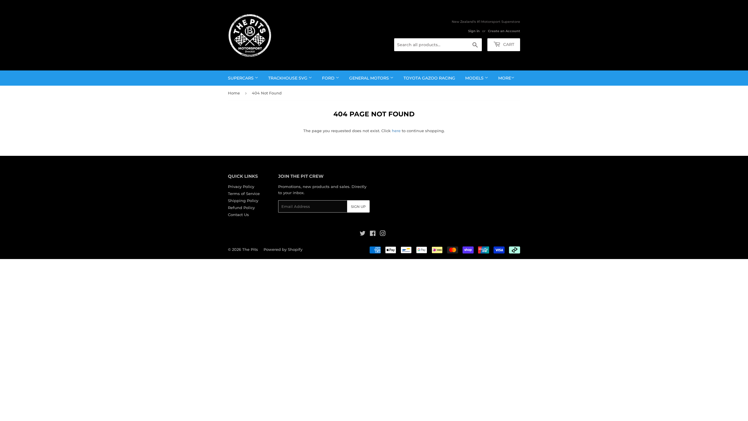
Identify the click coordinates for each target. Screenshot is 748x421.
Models (475, 78)
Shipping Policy (243, 200)
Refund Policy (241, 207)
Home (234, 93)
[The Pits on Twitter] (363, 234)
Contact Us (238, 214)
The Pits (250, 249)
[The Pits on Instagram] (383, 234)
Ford (329, 78)
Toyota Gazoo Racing (429, 78)
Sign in (474, 31)
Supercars (241, 78)
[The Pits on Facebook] (373, 234)
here (396, 130)
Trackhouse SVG (288, 78)
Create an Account (504, 31)
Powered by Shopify (283, 249)
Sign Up (358, 206)
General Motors (369, 78)
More (504, 78)
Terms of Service (244, 193)
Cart (508, 44)
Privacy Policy (241, 186)
